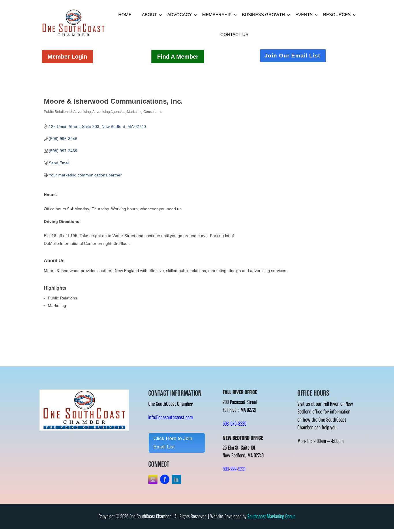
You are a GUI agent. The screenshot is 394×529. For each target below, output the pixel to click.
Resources (337, 14)
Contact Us (234, 34)
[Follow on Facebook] (165, 479)
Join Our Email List (292, 56)
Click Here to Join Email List (172, 443)
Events (304, 14)
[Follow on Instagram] (152, 479)
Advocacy (179, 14)
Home (125, 14)
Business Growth (263, 14)
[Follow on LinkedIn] (176, 479)
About (149, 14)
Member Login (67, 56)
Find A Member (177, 56)
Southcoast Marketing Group (271, 516)
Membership (217, 14)
